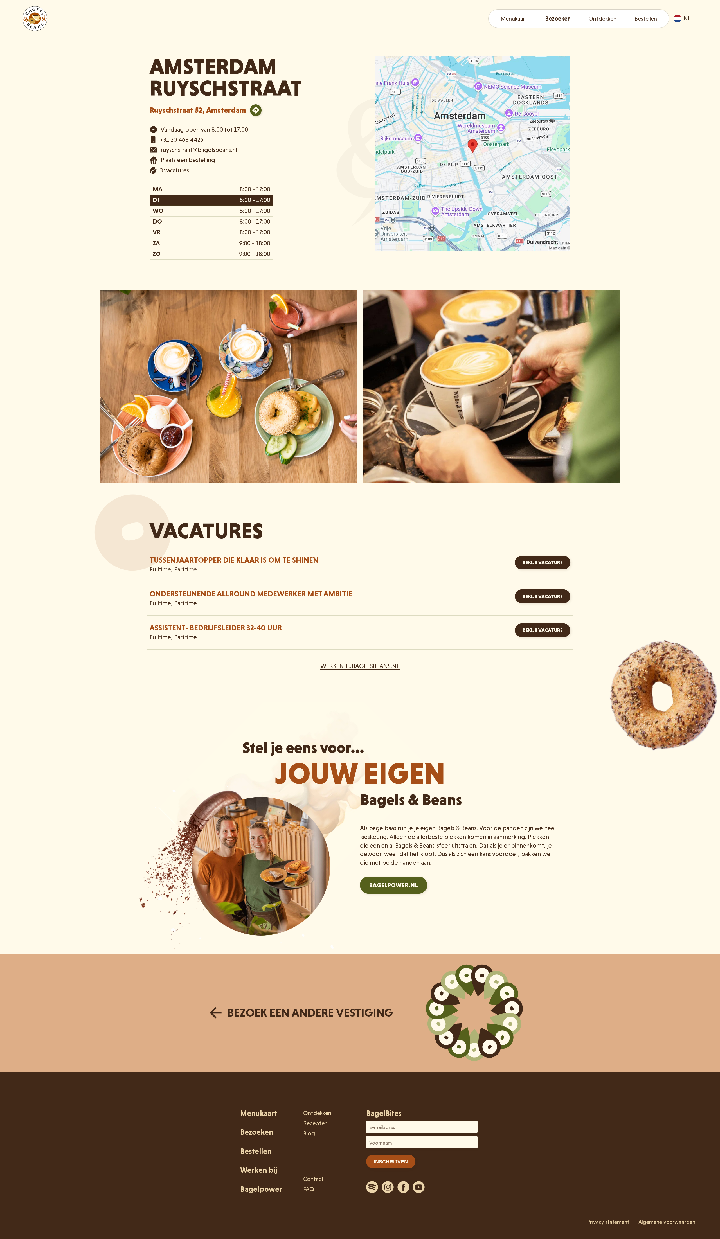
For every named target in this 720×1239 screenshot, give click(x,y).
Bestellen (645, 18)
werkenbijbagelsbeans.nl (360, 666)
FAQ (308, 1189)
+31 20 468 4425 (181, 139)
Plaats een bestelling (188, 159)
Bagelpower (261, 1189)
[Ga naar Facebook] (403, 1187)
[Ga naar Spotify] (372, 1187)
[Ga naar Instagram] (388, 1187)
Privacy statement (608, 1222)
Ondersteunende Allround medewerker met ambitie (251, 593)
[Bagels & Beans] (34, 18)
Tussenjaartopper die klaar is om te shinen (234, 560)
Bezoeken (558, 18)
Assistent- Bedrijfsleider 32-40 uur (216, 627)
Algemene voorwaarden (666, 1222)
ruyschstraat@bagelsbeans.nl (199, 149)
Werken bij (258, 1170)
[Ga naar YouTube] (419, 1187)
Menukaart (514, 18)
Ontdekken (602, 18)
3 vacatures (174, 170)
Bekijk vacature (543, 562)
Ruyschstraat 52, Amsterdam (198, 109)
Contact (313, 1178)
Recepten (315, 1123)
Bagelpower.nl (393, 885)
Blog (309, 1133)
